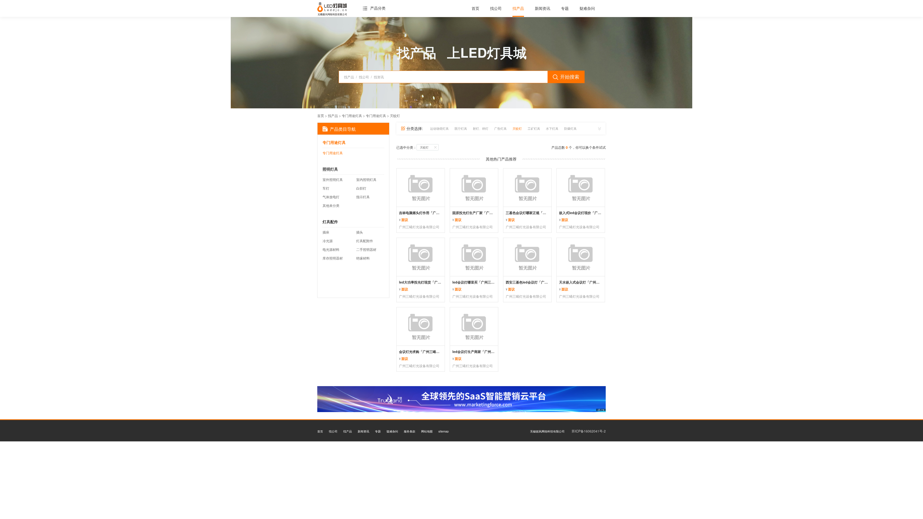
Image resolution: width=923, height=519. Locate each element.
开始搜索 (569, 76)
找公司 (496, 8)
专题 (565, 8)
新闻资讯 (542, 8)
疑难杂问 (587, 8)
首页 (475, 8)
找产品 (518, 8)
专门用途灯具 (352, 115)
